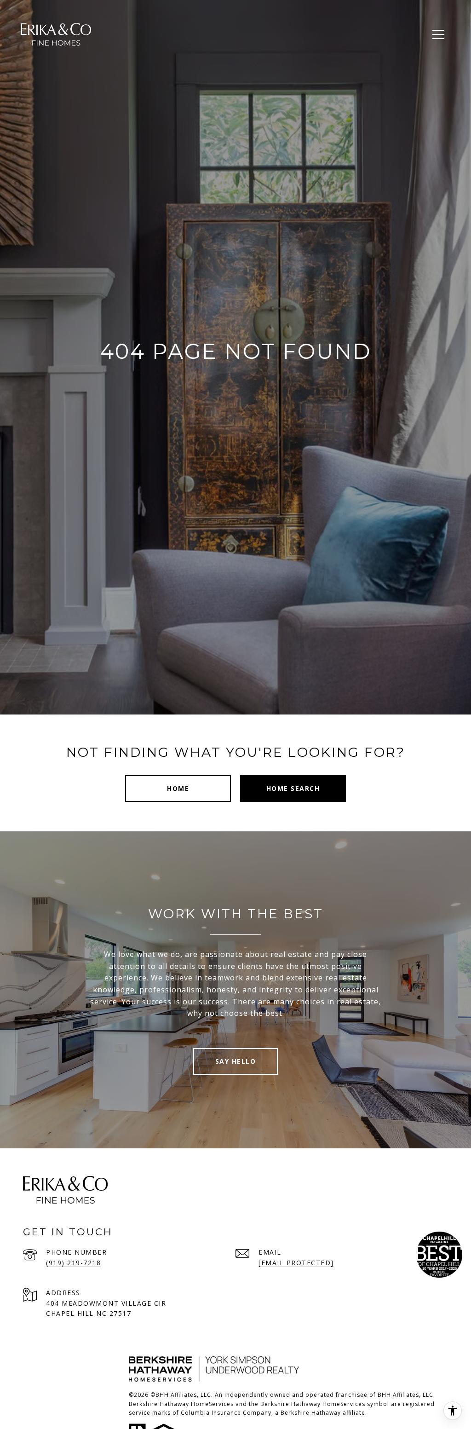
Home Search (293, 788)
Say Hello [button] (235, 1061)
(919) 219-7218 (73, 1262)
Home (178, 788)
